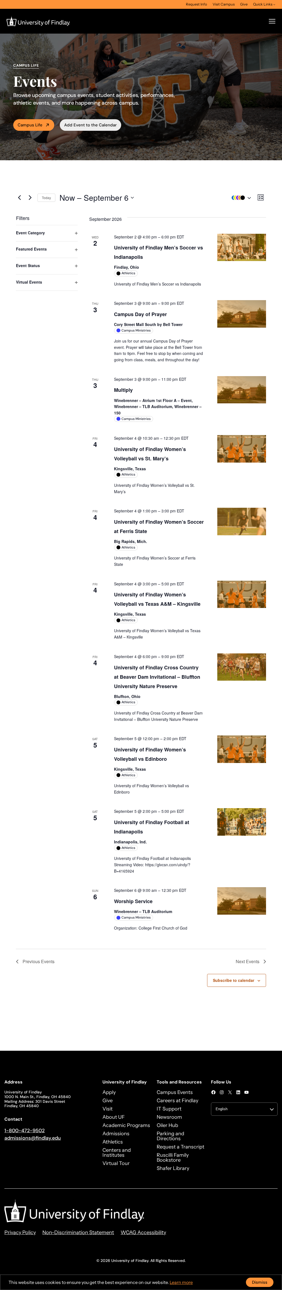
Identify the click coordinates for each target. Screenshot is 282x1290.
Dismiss (259, 1282)
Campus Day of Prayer (140, 314)
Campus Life (30, 125)
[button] (240, 197)
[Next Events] (30, 197)
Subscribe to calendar (233, 980)
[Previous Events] (19, 197)
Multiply (123, 389)
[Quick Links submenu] (274, 4)
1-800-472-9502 (24, 1130)
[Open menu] (272, 21)
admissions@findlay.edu (32, 1138)
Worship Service (133, 901)
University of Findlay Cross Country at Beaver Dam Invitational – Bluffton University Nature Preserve (157, 677)
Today (46, 197)
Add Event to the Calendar (90, 125)
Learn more (181, 1282)
